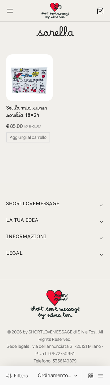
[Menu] (9, 10)
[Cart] (100, 11)
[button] (28, 137)
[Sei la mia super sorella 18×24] (29, 77)
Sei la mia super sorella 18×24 (26, 113)
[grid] (90, 375)
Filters (21, 375)
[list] (100, 375)
